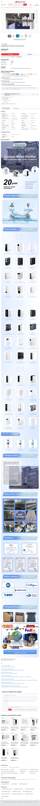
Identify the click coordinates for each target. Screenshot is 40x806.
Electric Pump (22, 773)
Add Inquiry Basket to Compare (20, 39)
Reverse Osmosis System (28, 7)
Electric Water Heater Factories (7, 788)
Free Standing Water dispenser (34, 769)
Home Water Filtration (5, 783)
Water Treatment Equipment (15, 7)
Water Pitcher (13, 771)
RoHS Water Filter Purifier (16, 791)
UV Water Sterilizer (14, 783)
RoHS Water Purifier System (27, 791)
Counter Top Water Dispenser (5, 771)
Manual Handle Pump (14, 773)
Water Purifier (22, 7)
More (2, 798)
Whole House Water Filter (23, 783)
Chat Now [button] (30, 54)
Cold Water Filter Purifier (29, 793)
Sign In (3, 103)
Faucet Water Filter (32, 773)
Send (10, 709)
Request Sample (19, 56)
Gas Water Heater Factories (18, 788)
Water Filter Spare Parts (24, 769)
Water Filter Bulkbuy (5, 796)
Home (2, 7)
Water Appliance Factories (6, 791)
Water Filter (12, 769)
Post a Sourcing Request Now (31, 709)
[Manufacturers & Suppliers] (20, 2)
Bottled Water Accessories (33, 771)
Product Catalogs (16, 767)
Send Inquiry (10, 54)
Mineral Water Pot (23, 771)
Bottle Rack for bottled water (5, 773)
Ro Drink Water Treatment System (17, 793)
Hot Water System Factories (29, 788)
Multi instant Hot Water (5, 769)
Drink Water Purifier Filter (6, 793)
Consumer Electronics (7, 7)
